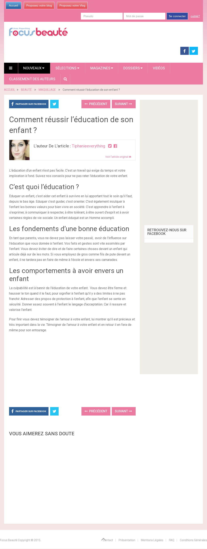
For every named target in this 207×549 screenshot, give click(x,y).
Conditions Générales (193, 540)
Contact (108, 540)
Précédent (97, 104)
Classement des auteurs (32, 79)
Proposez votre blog (39, 5)
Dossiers (131, 68)
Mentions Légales (152, 540)
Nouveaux (32, 68)
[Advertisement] (85, 369)
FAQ (171, 540)
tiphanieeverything (88, 146)
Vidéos (159, 68)
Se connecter (177, 16)
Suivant (122, 104)
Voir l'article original (117, 156)
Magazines (100, 68)
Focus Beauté (8, 540)
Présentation (127, 540)
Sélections (66, 68)
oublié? (195, 16)
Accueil (13, 5)
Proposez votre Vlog (72, 5)
